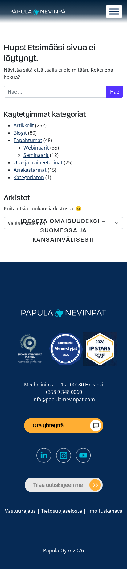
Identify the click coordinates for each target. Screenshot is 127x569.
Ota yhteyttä (48, 425)
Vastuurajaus (20, 511)
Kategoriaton (29, 177)
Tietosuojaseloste (61, 511)
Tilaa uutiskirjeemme (58, 485)
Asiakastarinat (30, 169)
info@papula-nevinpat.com (63, 399)
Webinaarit (36, 147)
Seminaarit (36, 155)
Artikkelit (24, 125)
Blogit (20, 132)
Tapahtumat (28, 140)
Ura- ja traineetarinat (38, 162)
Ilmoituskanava (104, 511)
